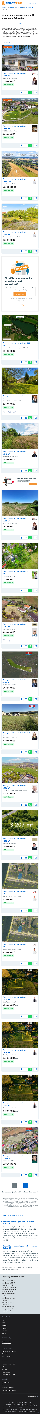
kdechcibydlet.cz (6, 1344)
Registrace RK (6, 1372)
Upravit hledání (20, 24)
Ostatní (4, 1333)
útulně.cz (4, 1354)
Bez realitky (20, 305)
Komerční (4, 1331)
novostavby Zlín (7, 1311)
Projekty (4, 1325)
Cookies (4, 1385)
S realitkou (20, 294)
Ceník (3, 1367)
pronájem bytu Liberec (9, 1289)
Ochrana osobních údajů (9, 1390)
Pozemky (4, 1328)
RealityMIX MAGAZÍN (8, 1375)
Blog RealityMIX (6, 1356)
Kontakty (4, 1369)
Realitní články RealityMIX (9, 1351)
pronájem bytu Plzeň (8, 1283)
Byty (3, 1320)
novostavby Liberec (8, 1292)
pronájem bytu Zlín (8, 1309)
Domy (3, 1323)
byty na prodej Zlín (8, 1307)
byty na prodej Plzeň (8, 1281)
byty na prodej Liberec (9, 1287)
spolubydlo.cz (6, 1341)
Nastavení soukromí (7, 1387)
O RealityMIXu (6, 1382)
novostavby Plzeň (7, 1285)
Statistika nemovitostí (8, 1364)
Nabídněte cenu (8, 85)
